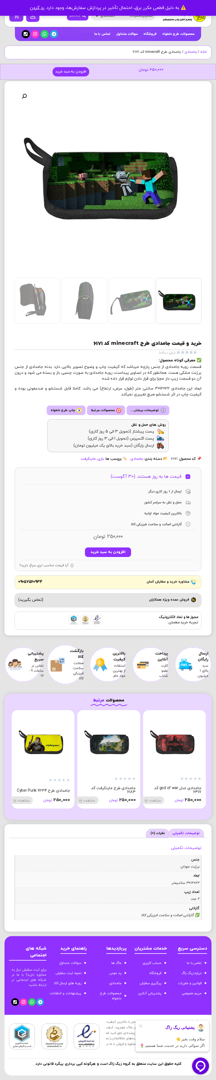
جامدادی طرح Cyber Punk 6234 (43, 790)
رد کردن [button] (37, 8)
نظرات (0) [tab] (157, 833)
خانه (203, 52)
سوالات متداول (127, 34)
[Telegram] (54, 34)
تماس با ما (102, 34)
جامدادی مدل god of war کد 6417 (177, 790)
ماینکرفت (88, 458)
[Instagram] (35, 34)
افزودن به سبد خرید (70, 71)
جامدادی (190, 52)
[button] (24, 96)
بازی (101, 458)
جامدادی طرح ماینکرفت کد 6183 (113, 790)
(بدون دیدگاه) (167, 353)
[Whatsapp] (44, 34)
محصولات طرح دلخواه (178, 34)
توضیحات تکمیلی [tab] (186, 833)
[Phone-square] (26, 34)
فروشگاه (150, 34)
